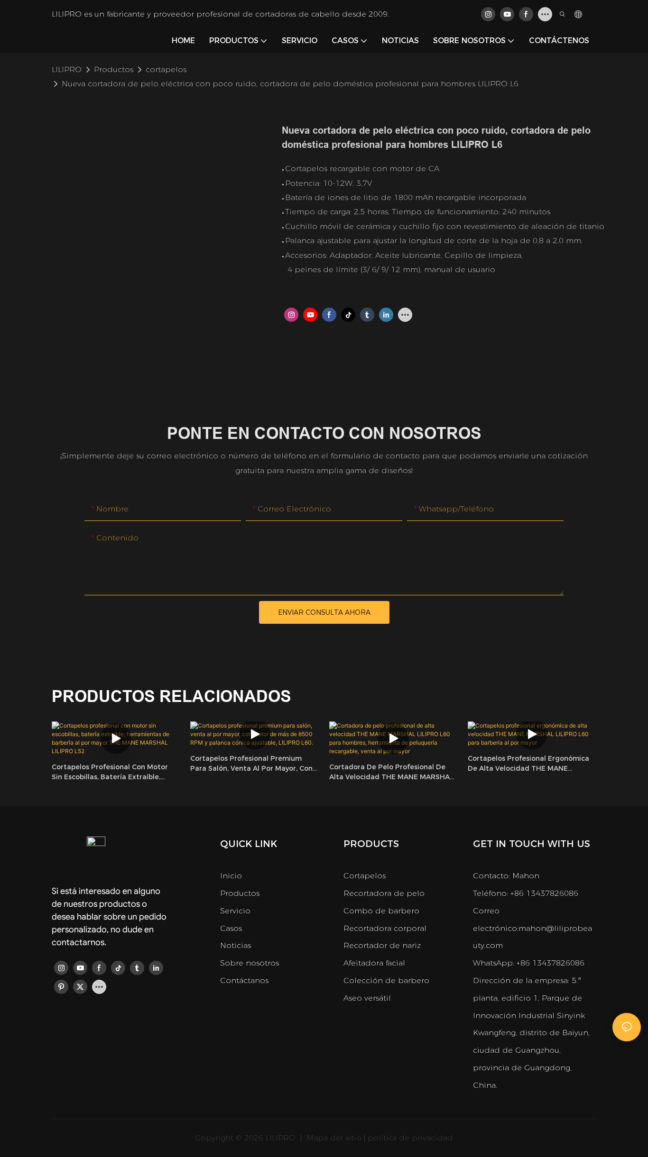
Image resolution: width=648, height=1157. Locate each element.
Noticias (235, 945)
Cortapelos (364, 875)
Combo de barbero (381, 910)
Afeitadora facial (374, 962)
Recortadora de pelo (384, 893)
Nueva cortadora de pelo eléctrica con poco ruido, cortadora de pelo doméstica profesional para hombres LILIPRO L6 (290, 83)
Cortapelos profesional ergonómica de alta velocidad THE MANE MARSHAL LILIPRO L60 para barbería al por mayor (530, 764)
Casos (231, 928)
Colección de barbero (386, 980)
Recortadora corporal (384, 928)
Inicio (231, 875)
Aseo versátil (367, 997)
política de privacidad (410, 1137)
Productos (113, 69)
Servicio (235, 910)
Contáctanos (244, 980)
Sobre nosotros (249, 962)
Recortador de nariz (382, 945)
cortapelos (166, 69)
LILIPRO (67, 69)
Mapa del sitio (332, 1137)
